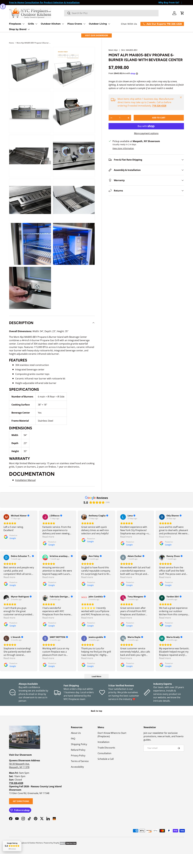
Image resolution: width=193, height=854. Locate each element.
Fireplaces (15, 23)
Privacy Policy (78, 755)
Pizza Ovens (74, 23)
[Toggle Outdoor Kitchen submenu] (63, 24)
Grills (31, 23)
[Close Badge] (21, 841)
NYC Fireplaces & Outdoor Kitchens (29, 843)
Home (11, 43)
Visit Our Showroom (96, 35)
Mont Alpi (113, 50)
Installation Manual (25, 480)
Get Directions (21, 801)
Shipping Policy (79, 744)
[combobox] (111, 13)
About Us (76, 732)
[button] (182, 13)
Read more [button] (48, 536)
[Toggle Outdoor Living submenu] (109, 24)
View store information (123, 148)
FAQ (73, 738)
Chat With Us (129, 24)
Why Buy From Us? (168, 2)
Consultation (104, 753)
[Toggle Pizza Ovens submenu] (84, 24)
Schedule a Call (106, 758)
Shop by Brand (17, 29)
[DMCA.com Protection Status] (68, 843)
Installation (103, 742)
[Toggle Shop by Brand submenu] (28, 29)
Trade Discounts (106, 747)
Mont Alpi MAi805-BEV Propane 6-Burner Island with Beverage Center (33, 43)
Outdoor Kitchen (51, 23)
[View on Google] (6, 517)
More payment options (146, 133)
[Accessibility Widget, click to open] (3, 6)
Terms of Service (80, 761)
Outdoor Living (98, 23)
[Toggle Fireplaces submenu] (23, 24)
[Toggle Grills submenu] (36, 24)
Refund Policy (78, 749)
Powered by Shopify (51, 843)
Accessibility (77, 766)
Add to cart (158, 117)
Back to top (96, 711)
